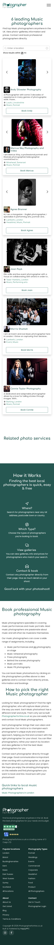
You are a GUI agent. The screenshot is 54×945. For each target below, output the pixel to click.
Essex (5, 870)
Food (30, 882)
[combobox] (26, 48)
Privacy (6, 915)
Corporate (33, 870)
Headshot (11, 222)
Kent (5, 865)
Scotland (7, 887)
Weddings (32, 857)
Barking (10, 401)
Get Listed (7, 906)
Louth (9, 102)
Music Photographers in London (18, 792)
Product (32, 887)
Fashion (31, 878)
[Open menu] (48, 5)
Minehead (11, 162)
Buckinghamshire (10, 861)
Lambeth (10, 219)
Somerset (21, 162)
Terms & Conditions (12, 919)
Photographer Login (37, 906)
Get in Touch (34, 902)
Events (31, 861)
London (19, 219)
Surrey (5, 882)
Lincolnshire (18, 102)
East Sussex (8, 874)
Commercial (34, 865)
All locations (8, 891)
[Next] (47, 72)
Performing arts (20, 282)
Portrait (16, 105)
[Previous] (7, 72)
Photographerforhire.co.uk (15, 716)
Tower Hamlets (13, 279)
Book (26, 110)
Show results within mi (14, 53)
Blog (4, 910)
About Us (7, 902)
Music (9, 105)
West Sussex (8, 878)
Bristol (5, 857)
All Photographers (36, 891)
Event (9, 342)
